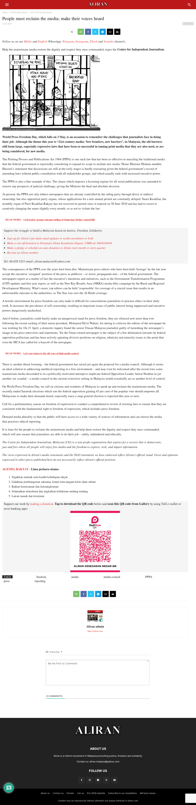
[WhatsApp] (81, 32)
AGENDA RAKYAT (15, 469)
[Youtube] (114, 780)
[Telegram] (103, 32)
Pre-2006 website (96, 793)
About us (45, 793)
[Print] (117, 32)
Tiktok (93, 41)
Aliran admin (95, 626)
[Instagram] (90, 780)
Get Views (188, 23)
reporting (40, 580)
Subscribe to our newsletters (122, 793)
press (6, 580)
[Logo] (98, 739)
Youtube (108, 41)
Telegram (68, 41)
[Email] (110, 32)
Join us (80, 793)
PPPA (148, 576)
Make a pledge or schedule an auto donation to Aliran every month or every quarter (56, 248)
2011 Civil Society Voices (41, 12)
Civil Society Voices (18, 12)
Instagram (81, 41)
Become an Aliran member (22, 252)
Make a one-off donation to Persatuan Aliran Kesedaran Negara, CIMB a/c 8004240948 (59, 243)
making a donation (41, 504)
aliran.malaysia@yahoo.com (104, 761)
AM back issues (147, 793)
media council (112, 576)
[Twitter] (95, 32)
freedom (41, 576)
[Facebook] (88, 32)
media (74, 576)
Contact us (58, 793)
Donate (70, 793)
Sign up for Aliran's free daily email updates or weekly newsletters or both (50, 238)
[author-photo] (95, 621)
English (42, 41)
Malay (28, 41)
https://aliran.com (95, 631)
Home (4, 12)
